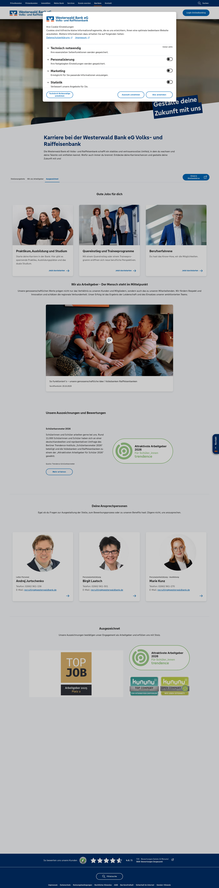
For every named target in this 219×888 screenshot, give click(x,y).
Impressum (81, 37)
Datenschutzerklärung (58, 37)
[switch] (170, 59)
